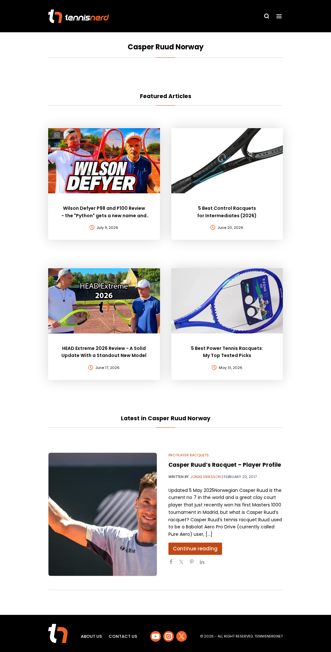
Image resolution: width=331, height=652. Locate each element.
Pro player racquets (188, 455)
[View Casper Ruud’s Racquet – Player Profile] (102, 514)
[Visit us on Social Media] (155, 636)
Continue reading (195, 548)
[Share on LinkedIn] (204, 564)
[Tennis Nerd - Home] (78, 16)
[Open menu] (279, 16)
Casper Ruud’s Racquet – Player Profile (224, 465)
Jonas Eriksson (205, 476)
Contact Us (123, 636)
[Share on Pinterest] (194, 564)
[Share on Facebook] (173, 564)
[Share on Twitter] (184, 564)
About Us (91, 636)
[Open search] (267, 16)
